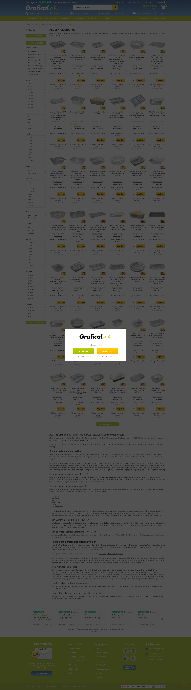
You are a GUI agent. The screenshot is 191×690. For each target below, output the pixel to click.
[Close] (124, 331)
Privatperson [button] (107, 351)
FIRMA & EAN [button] (83, 351)
